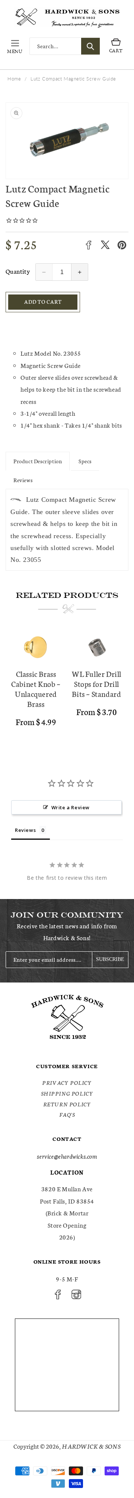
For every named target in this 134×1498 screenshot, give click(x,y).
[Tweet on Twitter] (105, 244)
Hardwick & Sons (91, 1446)
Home (14, 78)
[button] (15, 46)
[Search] (90, 46)
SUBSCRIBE (110, 959)
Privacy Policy (67, 1082)
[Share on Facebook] (88, 244)
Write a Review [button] (70, 807)
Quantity (18, 271)
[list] (67, 686)
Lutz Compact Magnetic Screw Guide (73, 78)
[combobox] (65, 46)
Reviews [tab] (25, 830)
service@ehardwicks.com (67, 1156)
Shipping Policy (67, 1093)
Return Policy (67, 1104)
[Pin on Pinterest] (121, 244)
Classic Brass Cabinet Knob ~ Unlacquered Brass (35, 689)
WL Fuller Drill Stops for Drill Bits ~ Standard (96, 684)
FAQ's (67, 1114)
